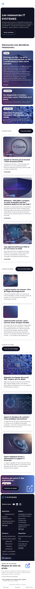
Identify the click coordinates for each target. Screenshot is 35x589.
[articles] (17, 155)
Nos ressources (23, 541)
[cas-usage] (17, 115)
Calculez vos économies (22, 545)
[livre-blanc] (17, 96)
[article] (17, 69)
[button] (31, 4)
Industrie (9, 546)
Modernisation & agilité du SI (24, 526)
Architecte (8, 549)
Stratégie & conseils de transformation (25, 515)
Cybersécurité (9, 514)
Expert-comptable (8, 551)
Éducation (8, 544)
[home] (9, 4)
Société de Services (8, 536)
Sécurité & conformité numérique (22, 520)
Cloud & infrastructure (6, 517)
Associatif (8, 541)
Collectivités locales (9, 539)
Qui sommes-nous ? (25, 536)
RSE (19, 539)
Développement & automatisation (8, 522)
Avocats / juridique (8, 554)
